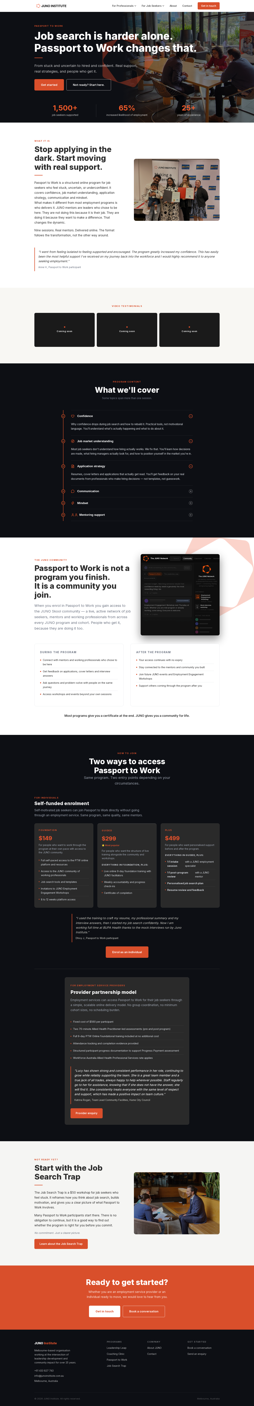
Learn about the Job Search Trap (61, 1244)
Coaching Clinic (115, 1353)
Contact (187, 5)
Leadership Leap (116, 1347)
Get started (49, 85)
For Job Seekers (152, 5)
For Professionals (123, 5)
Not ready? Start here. (89, 85)
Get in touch (208, 5)
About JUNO (154, 1347)
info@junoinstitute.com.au (49, 1375)
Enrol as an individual (127, 952)
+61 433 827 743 (44, 1370)
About (173, 5)
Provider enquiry (86, 1113)
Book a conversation (143, 1311)
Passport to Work (117, 1359)
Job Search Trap (116, 1365)
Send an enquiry (196, 1353)
